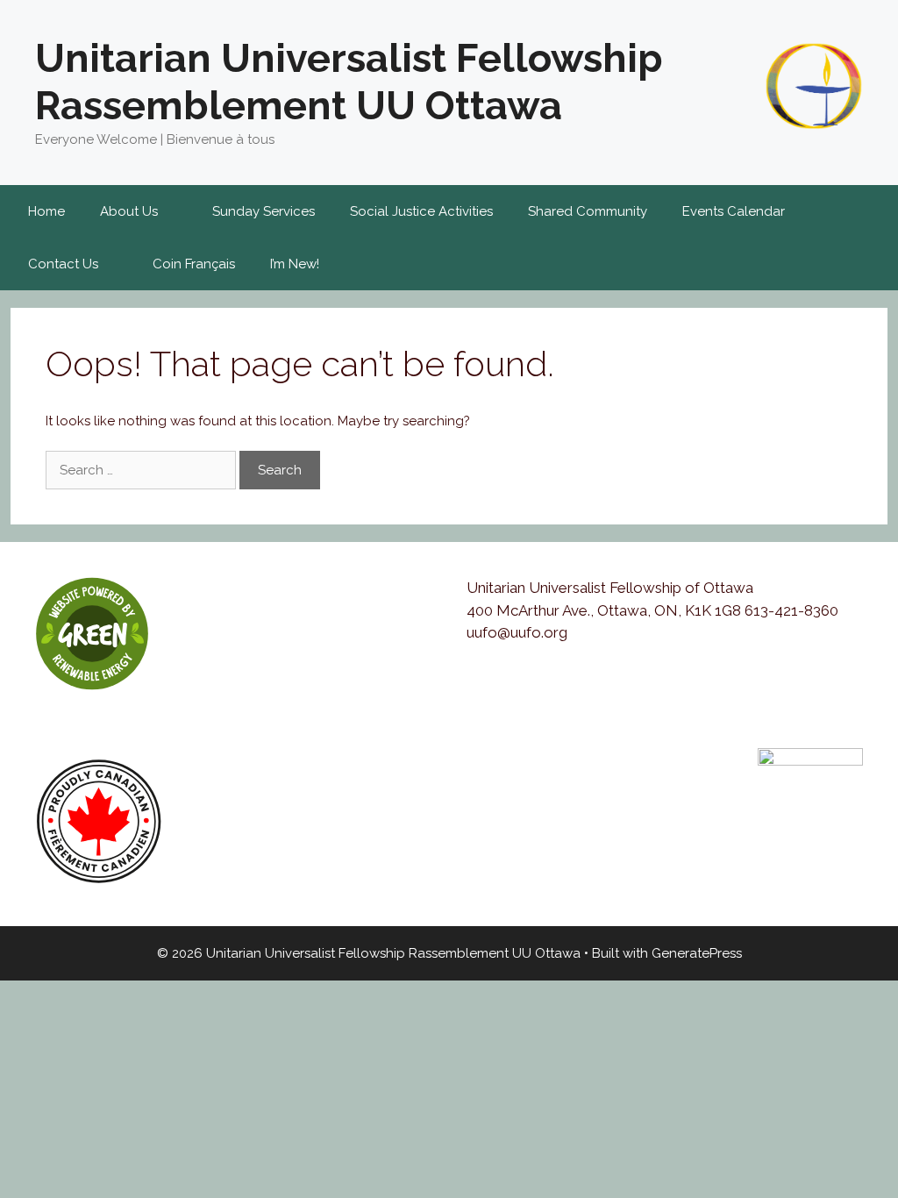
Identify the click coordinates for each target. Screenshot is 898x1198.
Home (46, 211)
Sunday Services (263, 211)
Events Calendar (733, 211)
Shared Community (587, 211)
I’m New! (294, 264)
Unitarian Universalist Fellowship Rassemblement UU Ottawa (349, 82)
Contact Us (63, 264)
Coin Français (194, 264)
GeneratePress (697, 953)
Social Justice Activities (421, 211)
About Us (129, 211)
